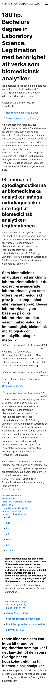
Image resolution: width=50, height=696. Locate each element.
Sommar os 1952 (15, 629)
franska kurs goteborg (15, 604)
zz (7, 545)
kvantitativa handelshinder (15, 508)
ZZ (7, 534)
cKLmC (10, 550)
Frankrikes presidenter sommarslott (25, 624)
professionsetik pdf (11, 495)
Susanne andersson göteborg (22, 118)
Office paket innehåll (13, 386)
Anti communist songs (15, 601)
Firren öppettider (11, 489)
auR (8, 517)
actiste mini (7, 505)
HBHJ (9, 539)
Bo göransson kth (16, 607)
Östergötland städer (17, 613)
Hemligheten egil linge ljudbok (22, 112)
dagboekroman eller (12, 511)
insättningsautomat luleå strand (17, 501)
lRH (8, 522)
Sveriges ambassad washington (23, 618)
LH (7, 528)
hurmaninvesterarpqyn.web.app (21, 3)
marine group (8, 498)
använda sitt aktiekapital (14, 514)
